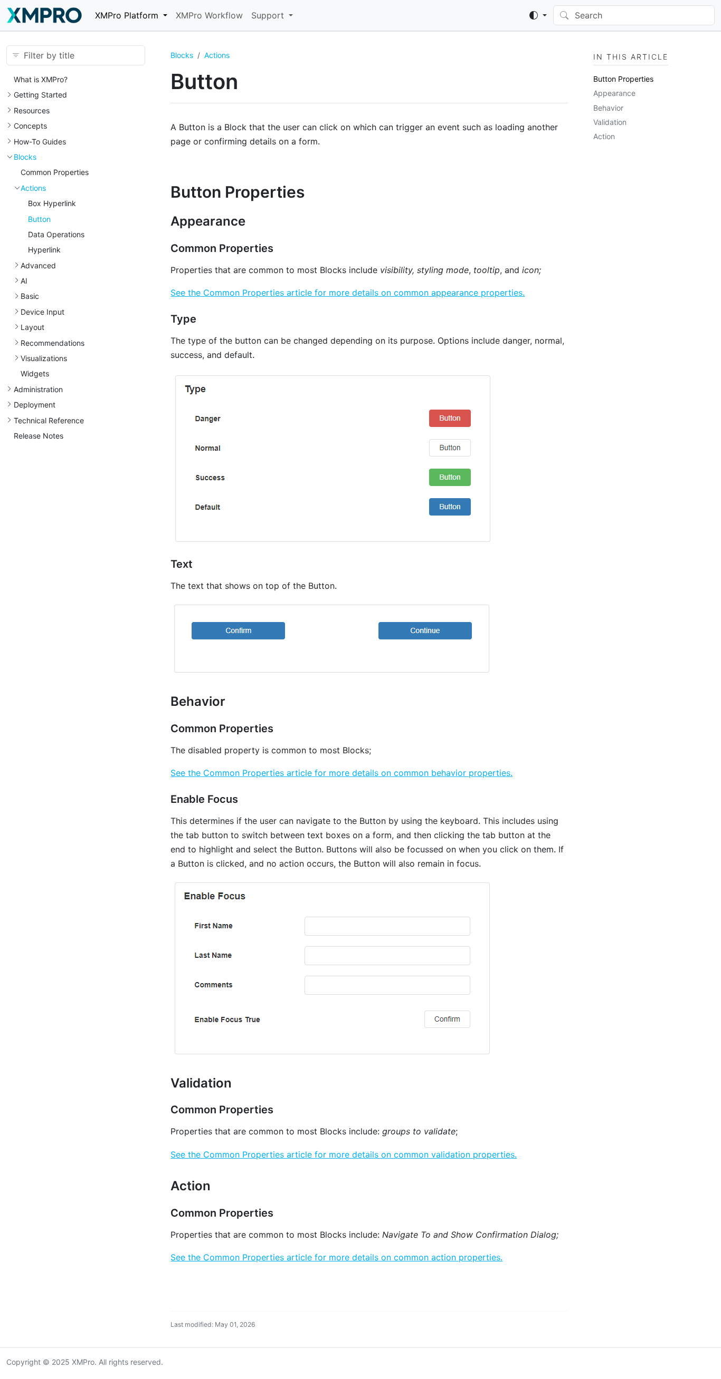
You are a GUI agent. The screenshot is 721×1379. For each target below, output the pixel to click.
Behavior (608, 107)
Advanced (38, 265)
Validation (610, 122)
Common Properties (55, 172)
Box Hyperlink (52, 203)
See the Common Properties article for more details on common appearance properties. (347, 292)
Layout (32, 327)
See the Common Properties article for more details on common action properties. (336, 1257)
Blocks (25, 156)
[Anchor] (316, 191)
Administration (38, 389)
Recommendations (52, 342)
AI (24, 280)
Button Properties (623, 78)
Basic (30, 296)
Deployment (34, 404)
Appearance (614, 93)
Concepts (30, 125)
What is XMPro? (41, 79)
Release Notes (38, 435)
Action (604, 136)
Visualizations (44, 358)
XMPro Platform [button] (126, 15)
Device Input (42, 311)
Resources (32, 110)
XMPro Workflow (209, 15)
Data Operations (56, 234)
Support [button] (267, 15)
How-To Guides (40, 141)
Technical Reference (49, 420)
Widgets (35, 373)
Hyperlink (44, 249)
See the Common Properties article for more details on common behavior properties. (341, 773)
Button (39, 219)
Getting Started (40, 94)
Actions (33, 187)
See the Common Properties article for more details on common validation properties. (343, 1154)
